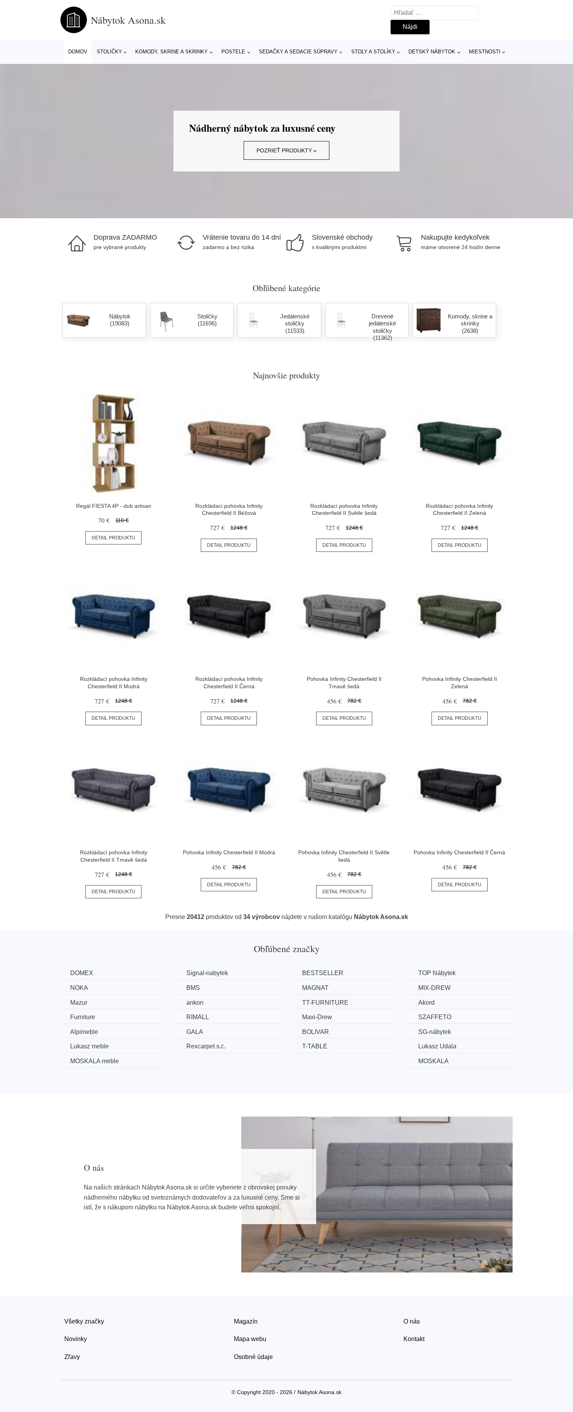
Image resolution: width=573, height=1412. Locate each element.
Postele (233, 52)
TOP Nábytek (437, 973)
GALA (194, 1032)
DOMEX (81, 973)
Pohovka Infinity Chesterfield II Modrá (229, 852)
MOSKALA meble (94, 1061)
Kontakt (413, 1339)
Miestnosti (484, 52)
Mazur (78, 1002)
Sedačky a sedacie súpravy (298, 52)
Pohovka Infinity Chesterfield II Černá (459, 852)
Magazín (246, 1321)
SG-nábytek (434, 1032)
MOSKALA (433, 1061)
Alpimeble (84, 1032)
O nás (411, 1321)
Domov (77, 52)
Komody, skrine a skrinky (171, 52)
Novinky (75, 1339)
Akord (426, 1002)
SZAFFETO (434, 1017)
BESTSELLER (322, 973)
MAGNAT (315, 987)
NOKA (79, 987)
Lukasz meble (89, 1046)
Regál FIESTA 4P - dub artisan (113, 506)
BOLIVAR (315, 1032)
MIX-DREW (434, 987)
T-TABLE (314, 1046)
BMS (193, 987)
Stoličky (109, 52)
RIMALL (197, 1017)
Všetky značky (84, 1321)
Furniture (82, 1017)
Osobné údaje (253, 1357)
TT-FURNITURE (325, 1002)
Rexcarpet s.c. (206, 1046)
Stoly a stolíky (373, 52)
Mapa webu (250, 1339)
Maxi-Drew (317, 1017)
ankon (194, 1002)
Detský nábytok (432, 52)
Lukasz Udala (437, 1046)
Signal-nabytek (207, 973)
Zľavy (72, 1357)
